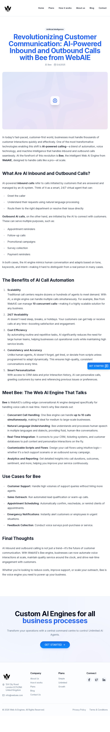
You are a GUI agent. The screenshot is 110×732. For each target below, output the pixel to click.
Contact (103, 8)
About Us (34, 678)
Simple (61, 678)
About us (80, 8)
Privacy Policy (79, 709)
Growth (61, 686)
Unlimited (62, 682)
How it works (65, 8)
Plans (51, 8)
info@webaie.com (14, 695)
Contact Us (35, 694)
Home (41, 8)
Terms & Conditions (98, 709)
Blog (92, 8)
